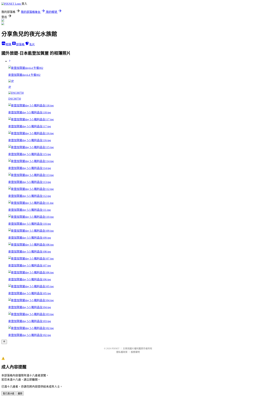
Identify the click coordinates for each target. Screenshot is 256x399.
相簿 (9, 44)
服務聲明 (135, 352)
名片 (32, 44)
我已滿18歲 (8, 393)
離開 (20, 393)
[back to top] (4, 342)
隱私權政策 (121, 352)
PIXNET (115, 348)
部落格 (20, 44)
